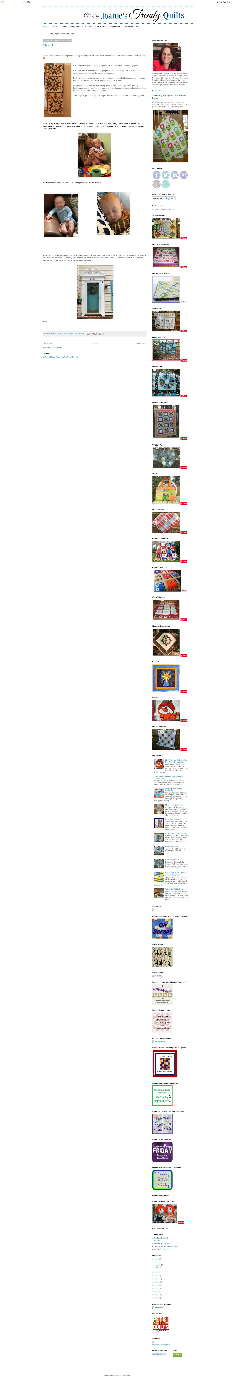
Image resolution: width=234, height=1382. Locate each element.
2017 (157, 1276)
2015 (157, 1282)
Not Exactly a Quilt (161, 1238)
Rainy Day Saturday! (173, 819)
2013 (157, 1288)
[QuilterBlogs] (157, 976)
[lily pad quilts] (160, 1332)
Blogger (127, 1375)
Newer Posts (48, 344)
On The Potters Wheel (162, 1249)
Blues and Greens (172, 847)
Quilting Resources (131, 27)
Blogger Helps (115, 27)
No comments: (80, 333)
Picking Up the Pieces (162, 1244)
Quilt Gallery (101, 27)
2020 (157, 1259)
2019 (157, 1262)
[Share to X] (97, 333)
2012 (157, 1292)
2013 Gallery (89, 27)
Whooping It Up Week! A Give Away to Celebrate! (176, 874)
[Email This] (92, 333)
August (159, 1265)
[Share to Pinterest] (103, 333)
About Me (54, 27)
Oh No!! (48, 45)
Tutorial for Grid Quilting (174, 889)
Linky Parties (76, 27)
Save (185, 238)
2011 (157, 1295)
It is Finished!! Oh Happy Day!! (176, 833)
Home (45, 27)
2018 (157, 1272)
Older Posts (141, 344)
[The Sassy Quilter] (159, 1042)
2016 (157, 1279)
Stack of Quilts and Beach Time (165, 1246)
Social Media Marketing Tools (161, 1344)
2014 (157, 1285)
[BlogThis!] (95, 333)
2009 (157, 1298)
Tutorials (64, 27)
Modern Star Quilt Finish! (174, 805)
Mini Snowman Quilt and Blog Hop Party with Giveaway (176, 761)
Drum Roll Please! (172, 860)
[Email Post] (88, 333)
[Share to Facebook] (100, 333)
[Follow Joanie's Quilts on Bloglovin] (164, 200)
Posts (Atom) (57, 348)
